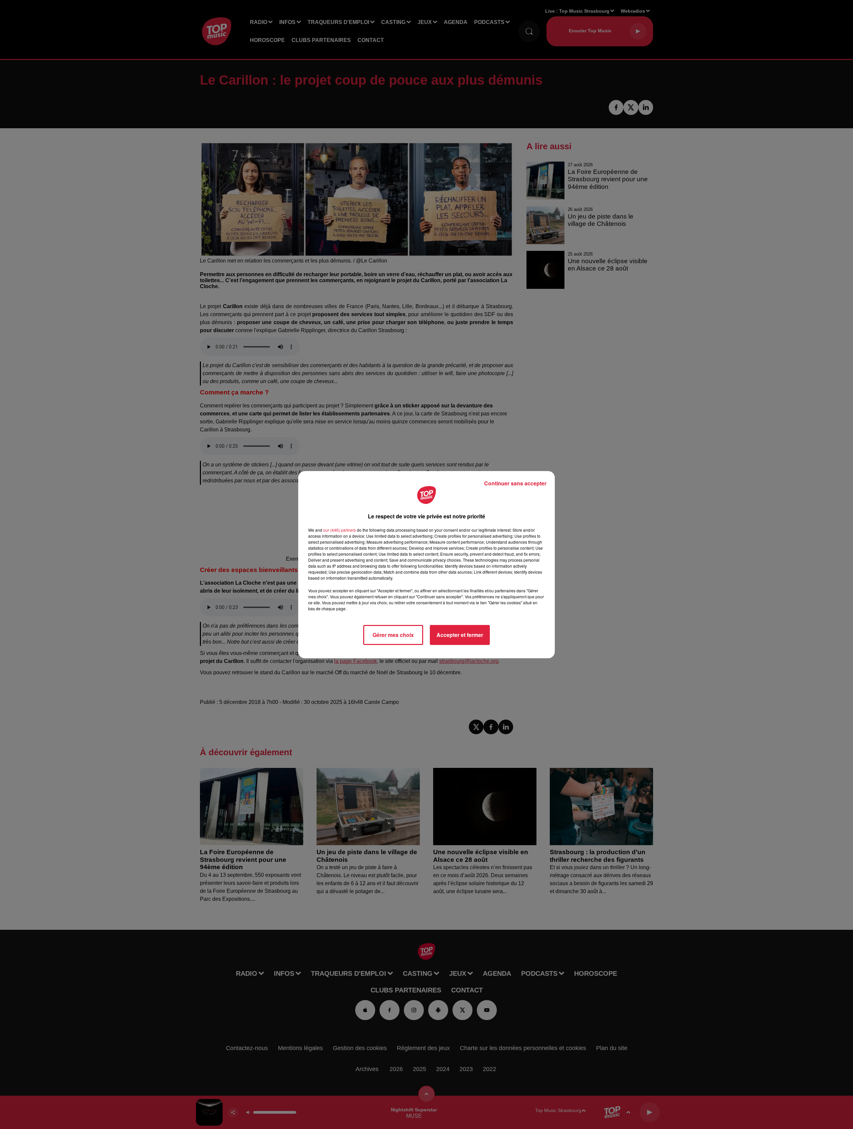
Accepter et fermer (459, 635)
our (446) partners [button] (339, 530)
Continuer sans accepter (515, 483)
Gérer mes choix (393, 635)
